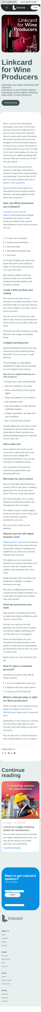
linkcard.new (9, 815)
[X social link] (5, 753)
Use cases (7, 823)
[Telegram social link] (14, 753)
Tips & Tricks (6, 959)
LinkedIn (4, 1001)
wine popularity (18, 183)
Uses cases (5, 955)
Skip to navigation (9, 2)
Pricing (4, 942)
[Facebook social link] (3, 753)
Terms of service (7, 980)
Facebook (5, 994)
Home (3, 935)
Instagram (5, 997)
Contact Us (5, 966)
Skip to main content (29, 2)
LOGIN (35, 7)
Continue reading (10, 103)
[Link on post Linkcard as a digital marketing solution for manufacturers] (20, 800)
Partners (4, 945)
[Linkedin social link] (11, 753)
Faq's (3, 963)
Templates (5, 938)
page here (31, 683)
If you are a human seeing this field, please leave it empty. (18, 900)
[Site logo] (19, 7)
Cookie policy (6, 984)
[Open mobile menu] (4, 7)
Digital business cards (12, 542)
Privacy (4, 976)
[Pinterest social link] (8, 753)
